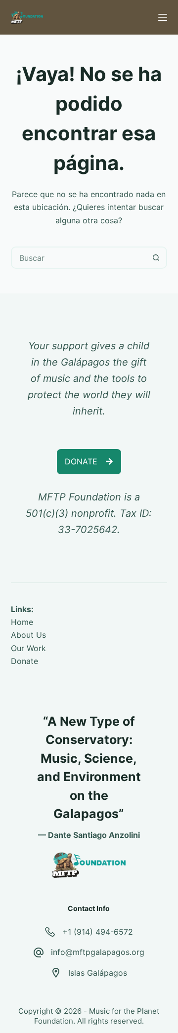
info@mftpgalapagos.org (97, 952)
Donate (24, 661)
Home (22, 622)
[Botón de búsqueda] (156, 258)
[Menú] (162, 17)
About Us (28, 635)
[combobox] (79, 258)
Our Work (28, 648)
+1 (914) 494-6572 (97, 932)
